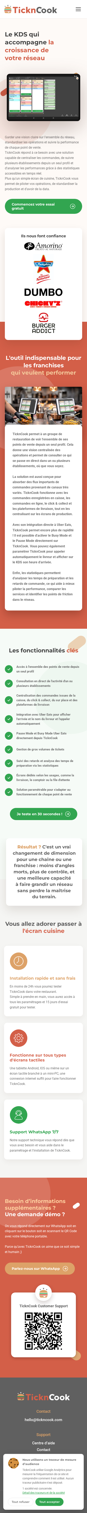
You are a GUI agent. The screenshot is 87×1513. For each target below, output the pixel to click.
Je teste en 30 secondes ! (39, 814)
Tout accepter (49, 1502)
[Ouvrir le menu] (78, 9)
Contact (43, 1449)
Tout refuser (21, 1502)
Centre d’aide (43, 1443)
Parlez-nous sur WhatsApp (36, 1269)
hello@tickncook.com (43, 1419)
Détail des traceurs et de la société (43, 1492)
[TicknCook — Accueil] (30, 9)
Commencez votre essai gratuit (33, 206)
